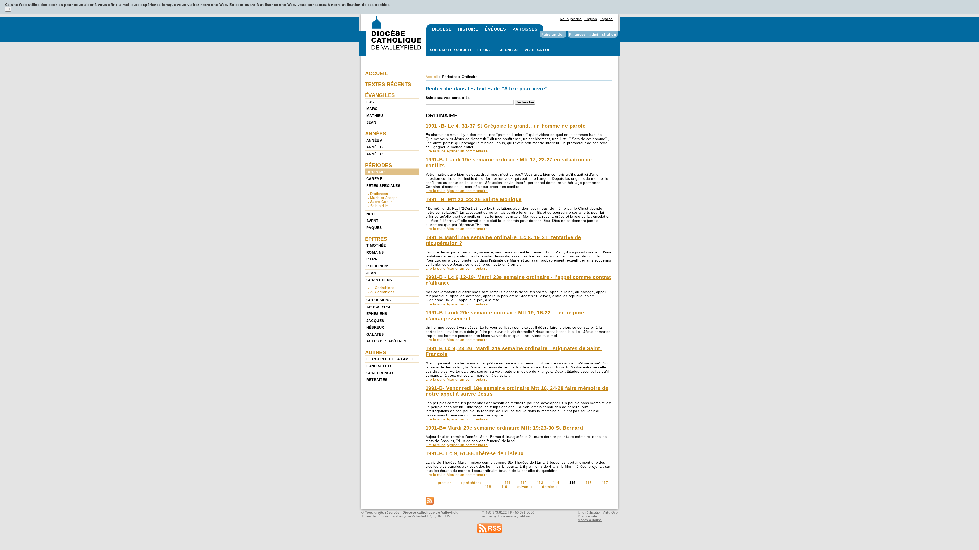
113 (540, 482)
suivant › (524, 487)
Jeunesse (510, 50)
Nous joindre (571, 19)
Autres (375, 352)
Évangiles (380, 95)
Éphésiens (376, 314)
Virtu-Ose (610, 512)
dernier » (550, 487)
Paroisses (524, 29)
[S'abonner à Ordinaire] (519, 501)
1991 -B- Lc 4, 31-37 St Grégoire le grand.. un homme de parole (505, 126)
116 (589, 482)
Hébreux (375, 327)
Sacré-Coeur (381, 202)
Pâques (374, 228)
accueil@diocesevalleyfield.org (506, 516)
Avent (372, 221)
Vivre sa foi (537, 50)
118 (488, 487)
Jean (371, 122)
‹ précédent (471, 482)
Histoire (468, 29)
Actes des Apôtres (386, 341)
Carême (374, 179)
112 (524, 482)
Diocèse (442, 29)
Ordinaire (376, 172)
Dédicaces (379, 193)
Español (606, 19)
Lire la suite (435, 151)
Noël (371, 214)
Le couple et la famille (391, 359)
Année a (374, 140)
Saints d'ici (379, 206)
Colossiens (378, 300)
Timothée (376, 245)
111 (507, 482)
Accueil (432, 77)
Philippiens (378, 266)
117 (605, 482)
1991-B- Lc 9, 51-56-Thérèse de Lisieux (474, 453)
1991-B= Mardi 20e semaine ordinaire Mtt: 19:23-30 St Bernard (504, 428)
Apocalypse (378, 307)
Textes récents (388, 84)
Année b (374, 147)
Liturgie (486, 50)
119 (504, 487)
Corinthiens (379, 280)
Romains (375, 252)
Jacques (375, 321)
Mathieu (374, 116)
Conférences (380, 373)
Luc (370, 102)
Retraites (377, 380)
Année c (374, 154)
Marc (372, 109)
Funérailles (379, 366)
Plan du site (587, 516)
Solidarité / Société (451, 50)
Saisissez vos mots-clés (448, 97)
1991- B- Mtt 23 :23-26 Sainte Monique (474, 199)
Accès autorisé (590, 520)
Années (376, 133)
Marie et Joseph (384, 198)
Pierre (373, 259)
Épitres (376, 239)
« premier (442, 482)
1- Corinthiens (382, 288)
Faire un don (553, 34)
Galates (375, 334)
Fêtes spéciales (383, 186)
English (590, 19)
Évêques (495, 29)
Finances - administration (592, 34)
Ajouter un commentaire (467, 151)
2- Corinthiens (382, 292)
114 (556, 482)
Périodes (449, 77)
